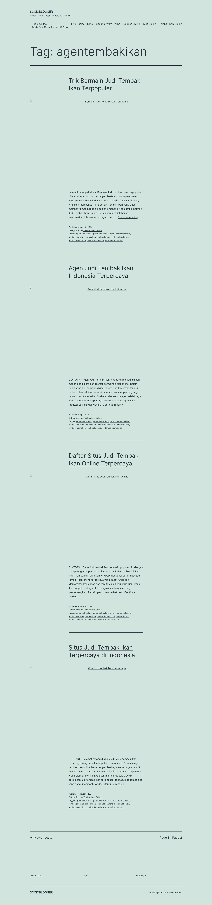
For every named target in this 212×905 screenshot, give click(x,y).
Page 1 (164, 837)
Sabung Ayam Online (108, 23)
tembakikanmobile (77, 240)
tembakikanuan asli (114, 240)
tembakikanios (122, 237)
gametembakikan (101, 233)
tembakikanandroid (106, 237)
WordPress (175, 892)
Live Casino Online (82, 23)
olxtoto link (36, 875)
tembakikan (90, 237)
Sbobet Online (131, 23)
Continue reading (128, 217)
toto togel (140, 875)
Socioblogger (41, 11)
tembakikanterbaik (95, 240)
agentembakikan (84, 233)
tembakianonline (76, 237)
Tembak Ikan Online (170, 23)
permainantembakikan (120, 233)
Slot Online (149, 23)
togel (85, 875)
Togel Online (50, 25)
